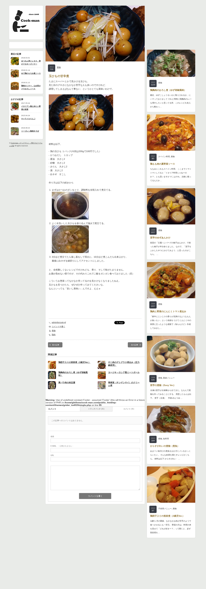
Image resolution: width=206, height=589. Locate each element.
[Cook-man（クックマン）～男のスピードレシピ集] (26, 30)
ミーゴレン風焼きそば (30, 131)
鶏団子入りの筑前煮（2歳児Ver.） (74, 362)
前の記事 (55, 345)
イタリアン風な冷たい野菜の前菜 (31, 107)
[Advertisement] (95, 309)
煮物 (59, 67)
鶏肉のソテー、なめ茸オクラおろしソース (31, 87)
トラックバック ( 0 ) (96, 409)
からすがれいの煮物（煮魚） (164, 446)
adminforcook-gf (59, 322)
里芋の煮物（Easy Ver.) (162, 385)
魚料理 (166, 439)
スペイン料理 (164, 156)
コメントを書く (58, 326)
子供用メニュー (165, 508)
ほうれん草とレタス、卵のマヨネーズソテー (31, 62)
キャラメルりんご (28, 119)
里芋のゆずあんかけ (160, 237)
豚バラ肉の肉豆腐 (66, 382)
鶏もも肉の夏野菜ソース (162, 164)
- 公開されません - (62, 446)
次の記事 (134, 345)
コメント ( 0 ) (128, 409)
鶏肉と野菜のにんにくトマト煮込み (168, 311)
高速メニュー (169, 378)
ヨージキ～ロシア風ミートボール (124, 372)
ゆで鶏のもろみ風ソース (31, 73)
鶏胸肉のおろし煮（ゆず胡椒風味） (168, 90)
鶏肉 (54, 335)
